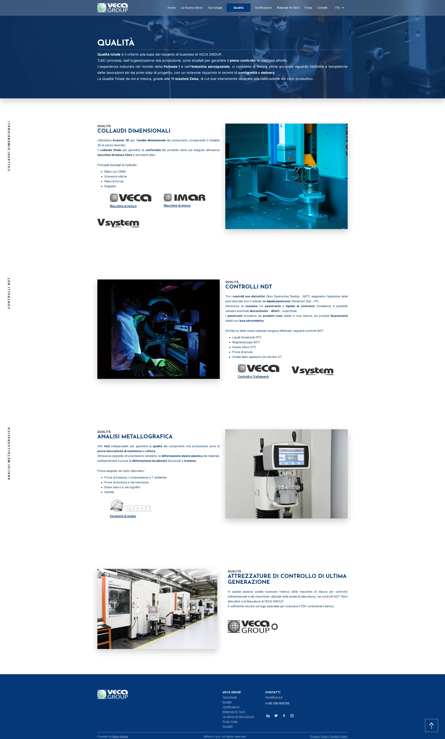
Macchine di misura (123, 206)
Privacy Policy (319, 736)
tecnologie (215, 7)
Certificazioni (230, 707)
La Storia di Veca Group (238, 716)
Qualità (227, 702)
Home (172, 7)
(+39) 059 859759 (277, 703)
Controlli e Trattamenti (253, 376)
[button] (339, 7)
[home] (112, 7)
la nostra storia (192, 7)
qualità (238, 7)
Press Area (229, 721)
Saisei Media (120, 736)
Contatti (227, 726)
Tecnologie (229, 697)
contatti (322, 7)
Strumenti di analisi (123, 516)
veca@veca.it (273, 697)
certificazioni (263, 7)
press (308, 7)
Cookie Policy (339, 736)
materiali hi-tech (288, 7)
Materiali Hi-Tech (233, 711)
